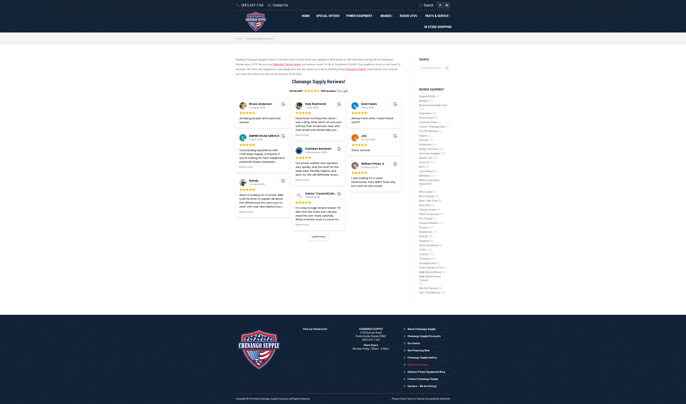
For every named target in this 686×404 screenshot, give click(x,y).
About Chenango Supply (421, 329)
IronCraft (424, 162)
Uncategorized (427, 263)
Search (446, 68)
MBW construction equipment (429, 182)
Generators (425, 144)
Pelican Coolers (427, 209)
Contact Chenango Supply (422, 379)
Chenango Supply (356, 69)
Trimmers (424, 258)
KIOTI (422, 166)
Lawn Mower (426, 171)
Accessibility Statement (438, 398)
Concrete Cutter (428, 122)
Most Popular (426, 196)
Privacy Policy (399, 398)
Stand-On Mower (428, 245)
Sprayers (424, 240)
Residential (425, 232)
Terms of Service (415, 398)
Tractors (424, 254)
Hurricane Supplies (429, 153)
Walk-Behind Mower (430, 272)
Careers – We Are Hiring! (422, 386)
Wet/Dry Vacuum (428, 288)
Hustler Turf (426, 157)
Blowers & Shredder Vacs (433, 105)
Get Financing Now (418, 350)
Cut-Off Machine (428, 131)
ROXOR (423, 236)
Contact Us (280, 5)
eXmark (423, 140)
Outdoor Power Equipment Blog (426, 371)
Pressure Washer (428, 223)
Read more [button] (246, 167)
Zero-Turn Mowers (429, 292)
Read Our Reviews (418, 364)
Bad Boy (423, 100)
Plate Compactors (429, 214)
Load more (318, 236)
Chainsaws (425, 113)
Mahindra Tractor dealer (287, 64)
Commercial (426, 117)
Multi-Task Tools (428, 200)
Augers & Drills (427, 96)
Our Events (413, 343)
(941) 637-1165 (253, 5)
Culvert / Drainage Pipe (432, 126)
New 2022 (424, 205)
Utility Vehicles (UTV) (431, 267)
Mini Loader (425, 191)
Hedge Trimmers (428, 149)
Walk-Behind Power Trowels (430, 278)
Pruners (423, 227)
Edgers (423, 135)
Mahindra (424, 175)
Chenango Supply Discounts (424, 336)
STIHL (422, 249)
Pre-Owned (425, 218)
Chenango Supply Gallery (422, 357)
